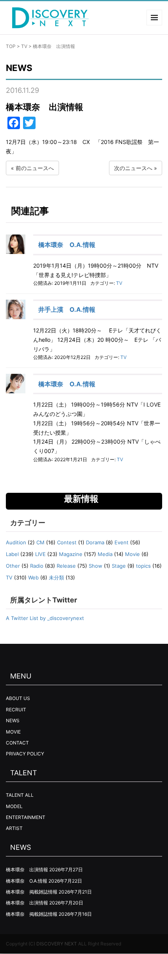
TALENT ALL (20, 795)
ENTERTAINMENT (25, 817)
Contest (67, 542)
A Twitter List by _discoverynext (45, 618)
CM (40, 542)
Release (66, 566)
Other (13, 566)
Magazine (70, 554)
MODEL (14, 806)
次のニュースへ (133, 168)
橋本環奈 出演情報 (27, 869)
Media (105, 554)
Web (33, 577)
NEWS (13, 720)
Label (12, 554)
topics (143, 566)
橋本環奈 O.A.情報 (66, 245)
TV (24, 46)
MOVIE (13, 732)
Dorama (95, 542)
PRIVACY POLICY (25, 754)
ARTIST (14, 828)
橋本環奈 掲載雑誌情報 (31, 892)
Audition (16, 542)
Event (121, 542)
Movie (132, 554)
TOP (11, 46)
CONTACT (17, 743)
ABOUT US (18, 698)
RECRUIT (16, 709)
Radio (36, 566)
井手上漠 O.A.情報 (66, 309)
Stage (119, 566)
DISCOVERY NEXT (56, 944)
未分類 (56, 577)
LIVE (40, 554)
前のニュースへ (35, 168)
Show (95, 566)
